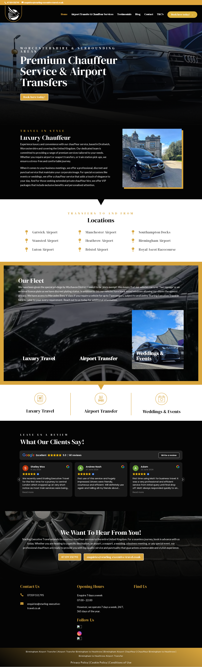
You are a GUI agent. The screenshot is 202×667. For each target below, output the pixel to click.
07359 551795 (13, 2)
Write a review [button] (169, 455)
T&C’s (160, 14)
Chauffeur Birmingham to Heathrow (156, 651)
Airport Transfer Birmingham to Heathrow (80, 651)
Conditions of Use (120, 662)
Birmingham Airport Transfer (41, 651)
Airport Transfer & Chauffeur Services (92, 14)
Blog (137, 14)
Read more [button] (28, 492)
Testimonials (124, 14)
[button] (182, 479)
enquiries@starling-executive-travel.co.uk (114, 557)
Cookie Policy (98, 662)
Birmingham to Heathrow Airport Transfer (101, 656)
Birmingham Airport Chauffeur (120, 651)
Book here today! (180, 14)
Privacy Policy (79, 662)
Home (64, 14)
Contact (148, 14)
